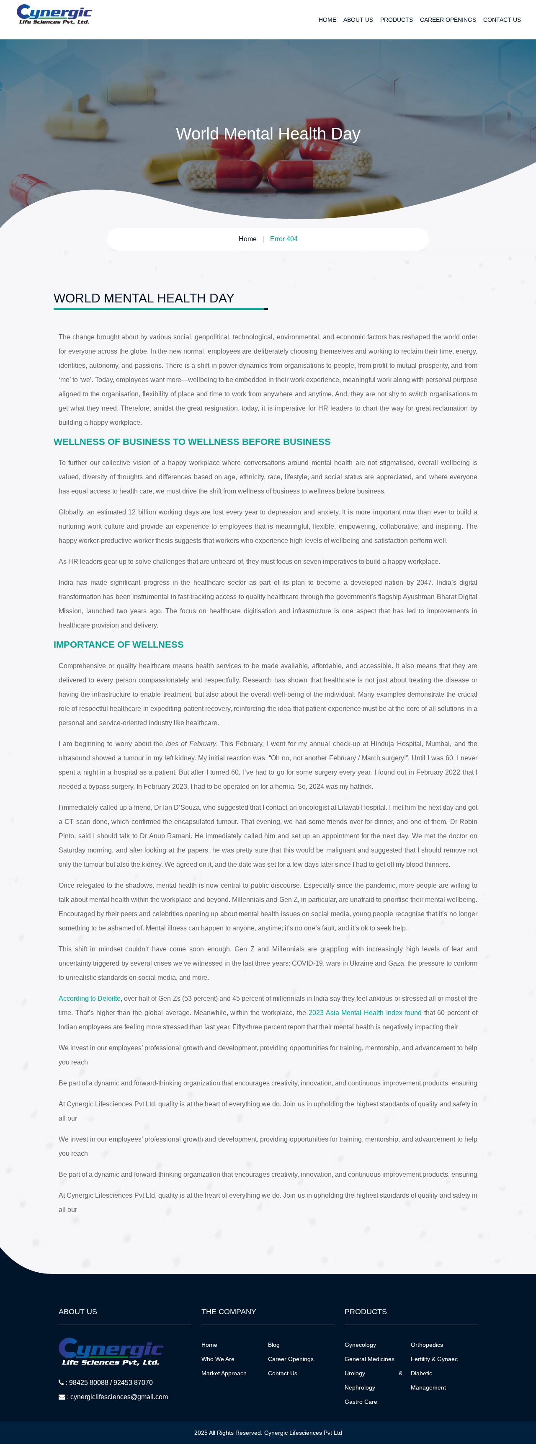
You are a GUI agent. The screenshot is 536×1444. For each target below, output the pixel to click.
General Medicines (369, 1359)
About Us (358, 19)
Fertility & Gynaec (434, 1359)
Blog (274, 1344)
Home (327, 19)
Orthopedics (427, 1344)
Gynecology (360, 1344)
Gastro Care (361, 1401)
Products (396, 19)
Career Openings (448, 19)
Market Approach (224, 1373)
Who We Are (217, 1359)
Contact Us (502, 19)
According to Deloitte (90, 998)
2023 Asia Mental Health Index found (365, 1012)
